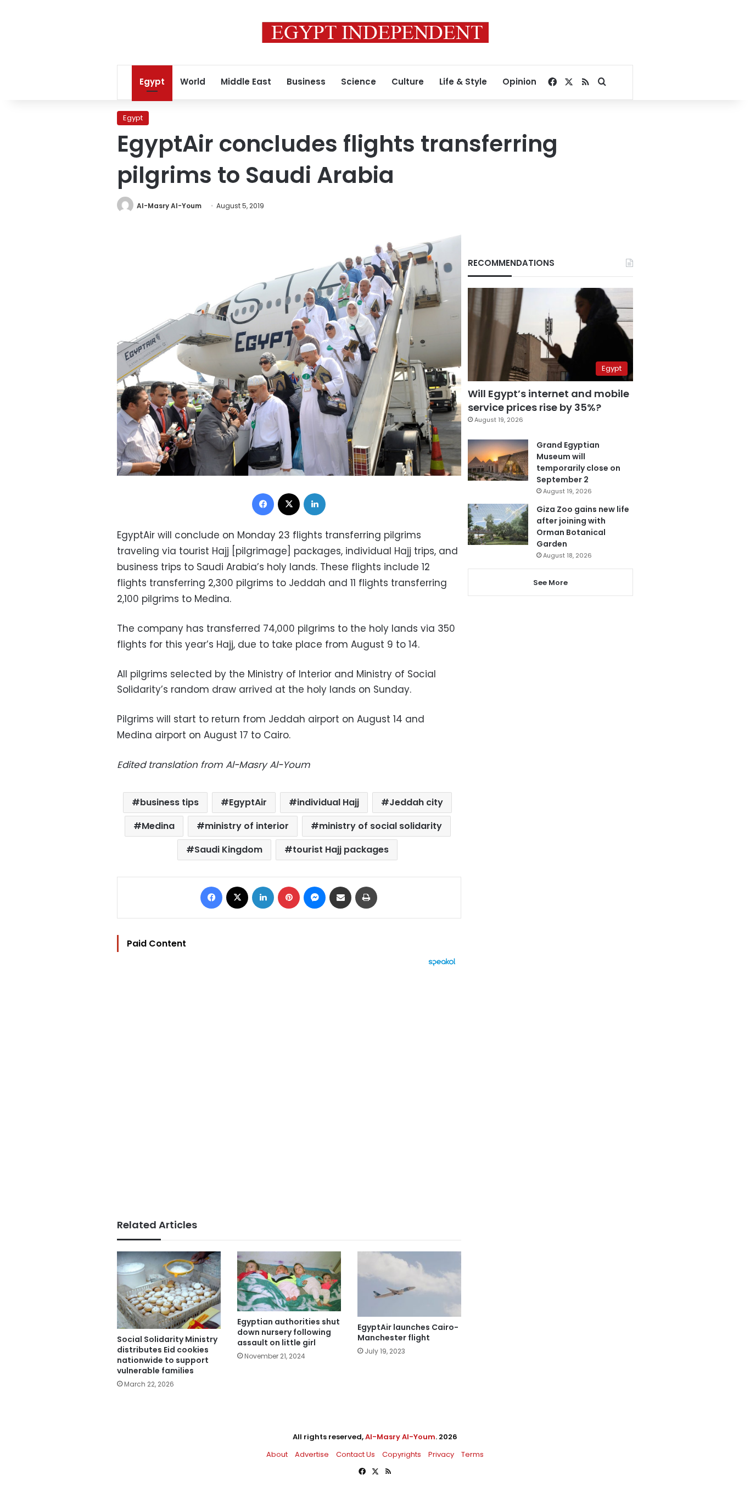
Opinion (519, 81)
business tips (169, 802)
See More (550, 582)
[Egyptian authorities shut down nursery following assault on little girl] (289, 1281)
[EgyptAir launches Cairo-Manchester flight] (409, 1284)
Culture (407, 81)
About (277, 1454)
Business (306, 81)
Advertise (312, 1454)
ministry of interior (247, 826)
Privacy (441, 1454)
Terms (472, 1454)
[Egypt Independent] (375, 32)
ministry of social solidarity (380, 826)
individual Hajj (328, 802)
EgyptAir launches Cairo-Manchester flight (407, 1332)
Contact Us (355, 1454)
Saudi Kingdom (228, 849)
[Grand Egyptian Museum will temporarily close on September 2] (498, 460)
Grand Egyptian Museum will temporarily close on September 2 (578, 462)
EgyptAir (248, 802)
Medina (158, 826)
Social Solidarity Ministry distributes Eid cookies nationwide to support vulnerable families (167, 1355)
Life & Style (463, 81)
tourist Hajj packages (341, 849)
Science (358, 81)
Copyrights (401, 1454)
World (192, 81)
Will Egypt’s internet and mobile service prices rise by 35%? (548, 400)
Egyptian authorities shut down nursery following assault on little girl (288, 1332)
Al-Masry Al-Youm (169, 205)
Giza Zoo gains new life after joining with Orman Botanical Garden (582, 526)
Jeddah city (416, 802)
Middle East (246, 81)
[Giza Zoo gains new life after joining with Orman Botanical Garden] (498, 524)
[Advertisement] (289, 1087)
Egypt (152, 81)
